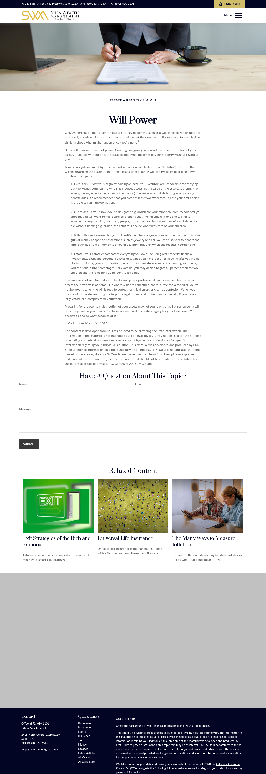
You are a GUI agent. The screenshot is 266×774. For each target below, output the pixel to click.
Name (23, 384)
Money (82, 744)
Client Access (232, 4)
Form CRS (129, 719)
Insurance (84, 736)
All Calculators (86, 762)
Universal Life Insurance (125, 538)
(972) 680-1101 (124, 4)
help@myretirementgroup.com (39, 749)
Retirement (85, 723)
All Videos (84, 757)
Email (138, 384)
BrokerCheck (201, 726)
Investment (85, 727)
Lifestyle (83, 749)
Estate (82, 732)
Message (25, 409)
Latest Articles (86, 753)
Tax (80, 740)
